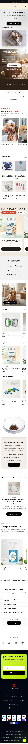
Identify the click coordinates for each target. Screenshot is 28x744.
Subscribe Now (14, 672)
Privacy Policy (18, 734)
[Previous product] (21, 477)
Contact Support (13, 623)
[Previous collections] (3, 535)
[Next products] (24, 309)
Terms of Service (10, 734)
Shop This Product (13, 514)
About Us (24, 737)
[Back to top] (24, 740)
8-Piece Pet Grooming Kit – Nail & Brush (20, 196)
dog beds (14, 15)
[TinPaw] (14, 6)
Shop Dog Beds (13, 23)
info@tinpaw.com (15, 707)
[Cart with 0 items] (26, 6)
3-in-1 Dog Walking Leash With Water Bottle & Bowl (7, 176)
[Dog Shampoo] (12, 552)
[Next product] (25, 477)
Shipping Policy (17, 737)
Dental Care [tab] (21, 212)
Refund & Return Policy (7, 737)
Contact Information (8, 740)
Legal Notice (17, 740)
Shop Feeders (13, 465)
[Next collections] (6, 535)
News (22, 740)
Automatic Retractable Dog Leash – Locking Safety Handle (14, 500)
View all (25, 157)
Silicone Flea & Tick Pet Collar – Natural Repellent (11, 335)
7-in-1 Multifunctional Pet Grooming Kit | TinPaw (7, 196)
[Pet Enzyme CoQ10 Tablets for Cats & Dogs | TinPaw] (11, 227)
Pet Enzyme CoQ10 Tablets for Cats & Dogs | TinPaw (11, 241)
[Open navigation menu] (2, 6)
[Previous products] (21, 309)
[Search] (23, 6)
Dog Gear (4, 173)
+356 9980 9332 (15, 704)
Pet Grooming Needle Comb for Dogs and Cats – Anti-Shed (10, 402)
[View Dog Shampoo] (20, 568)
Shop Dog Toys (9, 302)
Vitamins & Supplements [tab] (9, 212)
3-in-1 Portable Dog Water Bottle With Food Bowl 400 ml (20, 176)
